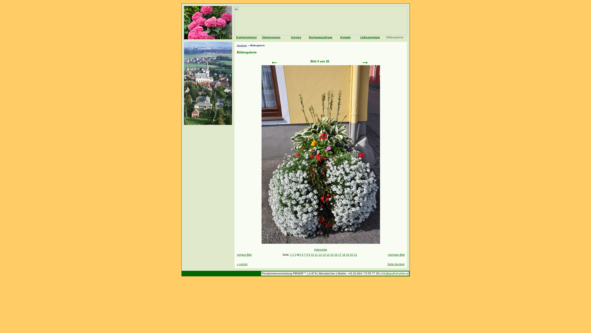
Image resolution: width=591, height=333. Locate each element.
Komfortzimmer (246, 37)
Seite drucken (396, 264)
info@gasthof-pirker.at (395, 273)
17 (339, 254)
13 (324, 254)
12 (320, 254)
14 (328, 254)
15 (332, 254)
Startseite (242, 45)
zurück (242, 264)
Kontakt (345, 37)
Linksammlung (370, 37)
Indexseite (320, 249)
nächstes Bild (396, 254)
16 (336, 254)
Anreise (296, 37)
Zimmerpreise (271, 37)
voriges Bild (244, 254)
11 (316, 254)
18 (343, 254)
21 (355, 254)
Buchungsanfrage (320, 37)
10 (312, 254)
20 (351, 254)
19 (347, 254)
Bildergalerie (394, 37)
